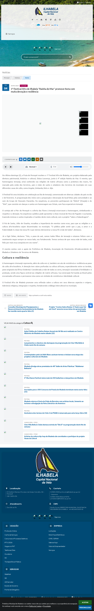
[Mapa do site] (55, 20)
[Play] (5, 167)
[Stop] (10, 167)
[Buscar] (70, 57)
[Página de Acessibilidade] (60, 20)
